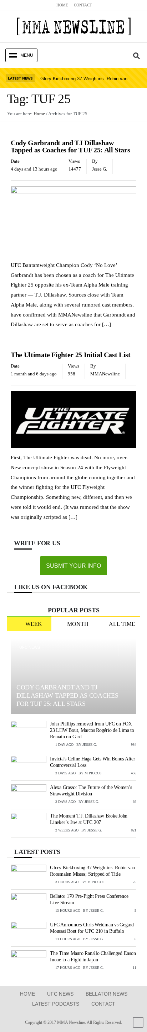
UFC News (23, 132)
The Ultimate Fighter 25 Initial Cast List (71, 355)
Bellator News (106, 994)
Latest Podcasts (55, 1004)
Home (27, 994)
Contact (103, 1004)
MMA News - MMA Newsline (73, 26)
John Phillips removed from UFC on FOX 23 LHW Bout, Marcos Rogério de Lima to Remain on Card (92, 730)
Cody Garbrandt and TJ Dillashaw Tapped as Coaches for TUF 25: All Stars (70, 146)
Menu (26, 55)
